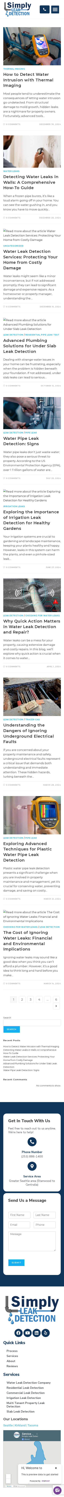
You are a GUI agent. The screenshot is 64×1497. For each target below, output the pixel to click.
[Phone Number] (32, 1141)
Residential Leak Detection (25, 1388)
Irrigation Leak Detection (24, 1398)
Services (12, 1356)
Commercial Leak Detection (26, 1393)
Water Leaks (11, 171)
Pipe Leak (31, 432)
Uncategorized (13, 246)
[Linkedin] (36, 1333)
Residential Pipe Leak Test (42, 335)
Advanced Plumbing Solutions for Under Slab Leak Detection (29, 346)
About (11, 1361)
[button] (55, 9)
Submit (16, 1262)
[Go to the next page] (56, 1006)
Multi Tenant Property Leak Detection (26, 1404)
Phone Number (32, 1152)
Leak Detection (13, 335)
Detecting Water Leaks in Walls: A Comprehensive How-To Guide (31, 182)
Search (7, 1017)
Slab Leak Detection (20, 1411)
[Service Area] (32, 1166)
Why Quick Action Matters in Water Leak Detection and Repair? (31, 626)
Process (12, 1351)
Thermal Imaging (14, 69)
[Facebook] (18, 1333)
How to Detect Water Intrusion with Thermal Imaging (28, 80)
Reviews (12, 1366)
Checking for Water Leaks (42, 615)
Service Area (32, 1176)
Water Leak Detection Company (29, 1383)
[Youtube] (27, 1333)
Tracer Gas (32, 719)
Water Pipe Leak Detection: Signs (21, 1070)
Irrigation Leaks (14, 506)
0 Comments (13, 124)
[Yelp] (46, 1333)
